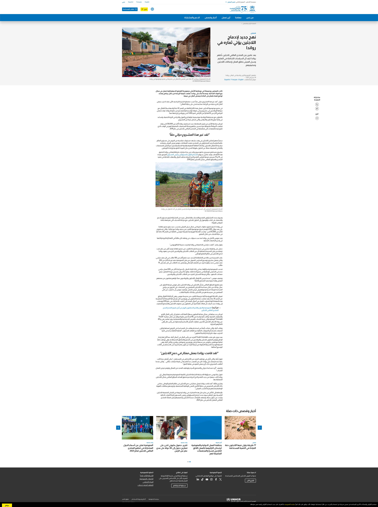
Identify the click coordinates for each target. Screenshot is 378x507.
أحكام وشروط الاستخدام (139, 499)
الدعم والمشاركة (192, 17)
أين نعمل (226, 17)
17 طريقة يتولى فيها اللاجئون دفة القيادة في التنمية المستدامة (240, 446)
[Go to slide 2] (188, 462)
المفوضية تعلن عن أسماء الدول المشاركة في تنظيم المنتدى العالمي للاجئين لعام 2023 (138, 448)
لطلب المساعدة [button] (128, 9)
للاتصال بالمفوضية (146, 479)
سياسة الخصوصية (154, 499)
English (147, 2)
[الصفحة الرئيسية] (242, 9)
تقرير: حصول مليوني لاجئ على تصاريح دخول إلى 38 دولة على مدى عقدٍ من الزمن (171, 448)
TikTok (202, 479)
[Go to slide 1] (189, 462)
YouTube (207, 479)
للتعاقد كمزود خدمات (145, 485)
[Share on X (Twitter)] (317, 104)
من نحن (249, 17)
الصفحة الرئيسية (251, 23)
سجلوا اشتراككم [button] (179, 486)
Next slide (158, 183)
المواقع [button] (152, 9)
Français (139, 2)
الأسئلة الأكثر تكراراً (146, 476)
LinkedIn (198, 479)
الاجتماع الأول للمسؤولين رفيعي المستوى (182, 155)
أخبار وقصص (211, 17)
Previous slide (220, 183)
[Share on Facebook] (317, 108)
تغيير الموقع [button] (231, 2)
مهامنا (238, 17)
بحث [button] (158, 9)
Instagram (211, 479)
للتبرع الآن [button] (250, 481)
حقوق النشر (125, 499)
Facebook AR (216, 479)
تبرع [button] (145, 9)
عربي (123, 2)
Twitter (220, 479)
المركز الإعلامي (148, 482)
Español (130, 2)
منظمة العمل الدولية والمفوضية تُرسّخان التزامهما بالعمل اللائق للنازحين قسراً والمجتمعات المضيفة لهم (206, 449)
